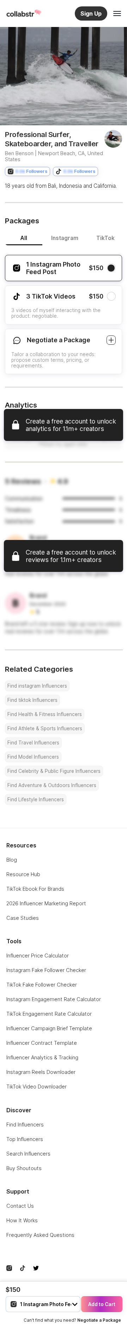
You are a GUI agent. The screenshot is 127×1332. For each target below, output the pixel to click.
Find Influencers (25, 1124)
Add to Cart (101, 1304)
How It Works (22, 1220)
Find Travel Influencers (33, 743)
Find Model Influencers (33, 757)
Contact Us (20, 1206)
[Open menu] (117, 13)
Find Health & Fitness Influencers (44, 714)
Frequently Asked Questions (40, 1235)
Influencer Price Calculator (37, 955)
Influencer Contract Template (41, 1043)
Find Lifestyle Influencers (35, 799)
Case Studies (22, 918)
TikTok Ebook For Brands (35, 889)
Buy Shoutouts (24, 1168)
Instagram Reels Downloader (40, 1072)
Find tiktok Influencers (32, 700)
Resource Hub (23, 874)
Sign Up (91, 13)
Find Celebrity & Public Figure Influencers (54, 771)
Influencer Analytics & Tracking (42, 1057)
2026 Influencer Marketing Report (46, 903)
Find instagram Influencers (37, 686)
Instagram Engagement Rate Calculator (53, 999)
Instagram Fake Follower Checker (46, 970)
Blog (11, 860)
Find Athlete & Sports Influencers (44, 728)
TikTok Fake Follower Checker (41, 985)
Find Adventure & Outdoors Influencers (51, 785)
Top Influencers (24, 1139)
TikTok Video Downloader (36, 1086)
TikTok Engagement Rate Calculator (49, 1014)
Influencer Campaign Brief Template (49, 1028)
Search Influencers (28, 1154)
